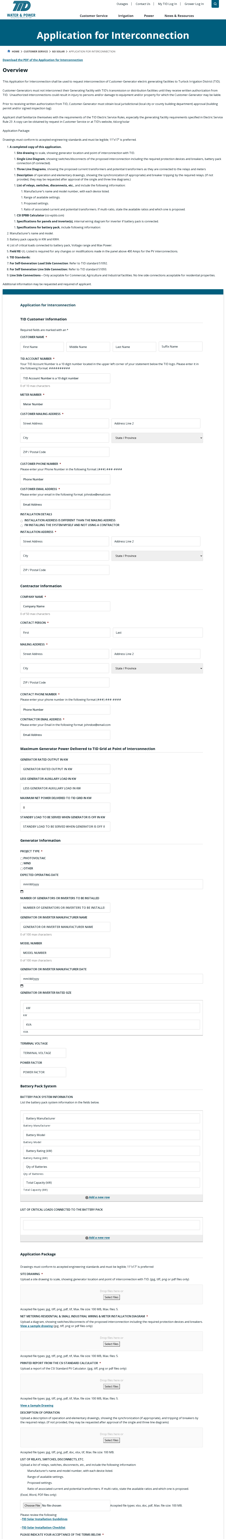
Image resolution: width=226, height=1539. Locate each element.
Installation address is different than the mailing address (70, 520)
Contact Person (34, 623)
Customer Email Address (40, 489)
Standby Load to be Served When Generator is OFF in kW (62, 817)
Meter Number (32, 395)
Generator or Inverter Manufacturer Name (53, 917)
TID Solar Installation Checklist (43, 1527)
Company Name (33, 597)
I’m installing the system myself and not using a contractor (72, 525)
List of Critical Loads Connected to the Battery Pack (61, 1210)
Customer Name (33, 337)
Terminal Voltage (34, 1043)
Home (15, 51)
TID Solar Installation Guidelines (44, 1519)
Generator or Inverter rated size (45, 993)
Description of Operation (40, 1412)
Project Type (31, 851)
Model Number (31, 943)
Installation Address (38, 532)
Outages (122, 4)
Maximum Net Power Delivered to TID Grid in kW (55, 798)
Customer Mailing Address (42, 414)
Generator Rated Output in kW (44, 759)
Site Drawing (31, 1274)
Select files (111, 1297)
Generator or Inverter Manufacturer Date (53, 969)
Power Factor (31, 1063)
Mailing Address (34, 644)
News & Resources (179, 16)
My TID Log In (167, 4)
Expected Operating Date (39, 875)
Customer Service (94, 16)
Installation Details (36, 514)
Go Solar (58, 51)
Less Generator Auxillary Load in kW (48, 779)
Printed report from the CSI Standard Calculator (60, 1363)
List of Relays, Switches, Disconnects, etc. (52, 1459)
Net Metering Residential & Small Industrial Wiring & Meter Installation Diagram (84, 1316)
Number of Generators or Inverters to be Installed (59, 898)
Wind (27, 863)
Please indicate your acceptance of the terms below (62, 1535)
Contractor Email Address (42, 719)
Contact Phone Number (40, 694)
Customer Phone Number (40, 464)
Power (149, 16)
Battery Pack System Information (46, 1097)
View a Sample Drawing (36, 1405)
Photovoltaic (34, 858)
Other (28, 868)
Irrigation (125, 16)
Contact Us (143, 4)
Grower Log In (194, 4)
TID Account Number (37, 359)
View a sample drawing (36, 1326)
